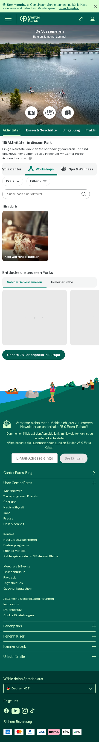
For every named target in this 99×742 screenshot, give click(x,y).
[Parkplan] (67, 112)
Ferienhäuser (13, 636)
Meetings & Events (16, 566)
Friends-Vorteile (14, 550)
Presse (8, 518)
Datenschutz (12, 609)
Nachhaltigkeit (13, 507)
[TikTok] (32, 711)
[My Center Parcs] (92, 19)
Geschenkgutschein (17, 588)
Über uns (9, 502)
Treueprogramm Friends (20, 496)
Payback (9, 577)
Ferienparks (12, 626)
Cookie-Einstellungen (18, 615)
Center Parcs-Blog (17, 473)
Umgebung (71, 130)
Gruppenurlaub (14, 572)
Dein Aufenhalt (13, 524)
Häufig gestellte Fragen (20, 539)
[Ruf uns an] (81, 19)
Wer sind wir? (12, 491)
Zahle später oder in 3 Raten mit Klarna (30, 556)
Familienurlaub (14, 646)
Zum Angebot (69, 8)
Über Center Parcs (17, 483)
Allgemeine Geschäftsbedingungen (28, 598)
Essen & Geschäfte (41, 130)
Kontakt (8, 534)
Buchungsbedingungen (49, 443)
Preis (10, 181)
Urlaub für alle (14, 657)
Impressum (11, 604)
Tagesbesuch (13, 583)
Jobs (6, 513)
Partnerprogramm (16, 545)
